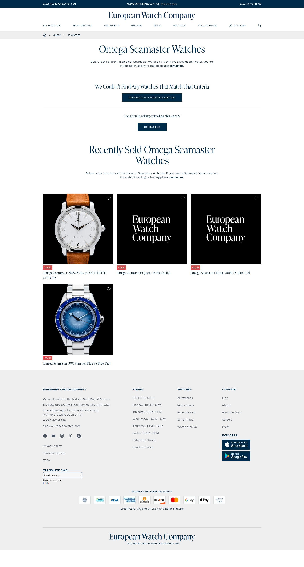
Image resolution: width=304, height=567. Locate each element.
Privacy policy (52, 445)
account (240, 25)
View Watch (78, 228)
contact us (176, 65)
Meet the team (231, 412)
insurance (111, 25)
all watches (52, 25)
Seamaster (74, 35)
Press (225, 426)
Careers (227, 419)
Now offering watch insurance (152, 3)
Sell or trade (185, 419)
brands (136, 25)
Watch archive (187, 426)
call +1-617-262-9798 (250, 4)
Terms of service (54, 453)
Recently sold (186, 412)
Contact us (152, 127)
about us (179, 25)
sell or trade (207, 25)
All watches (185, 398)
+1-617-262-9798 (54, 420)
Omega (57, 35)
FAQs (46, 460)
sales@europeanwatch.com (59, 4)
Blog (225, 398)
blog (157, 25)
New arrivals (185, 405)
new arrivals (82, 25)
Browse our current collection (152, 97)
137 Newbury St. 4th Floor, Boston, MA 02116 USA (76, 404)
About (226, 405)
